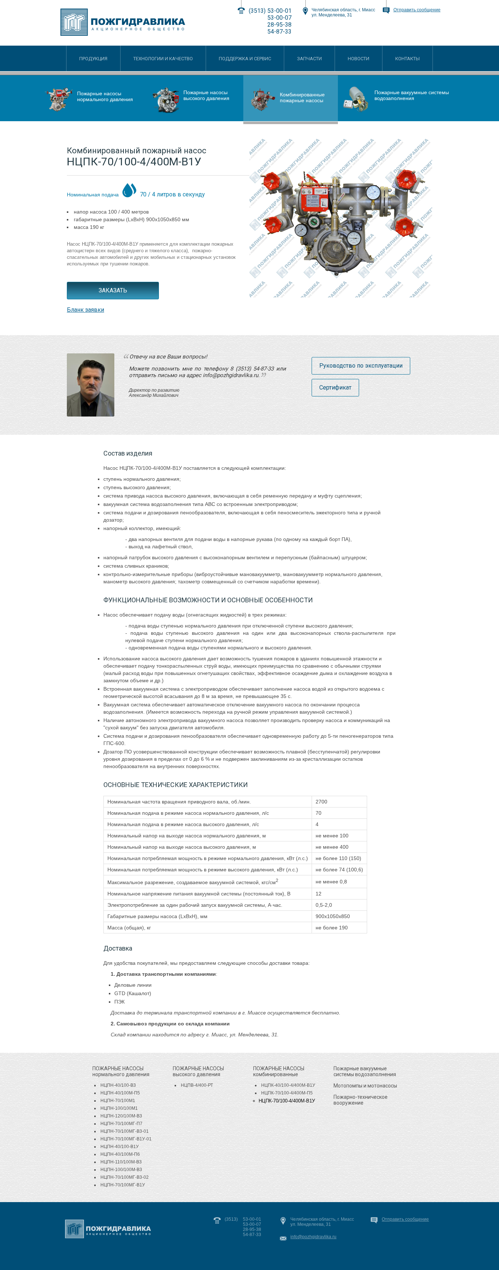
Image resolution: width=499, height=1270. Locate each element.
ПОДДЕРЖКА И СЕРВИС (245, 58)
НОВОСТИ (358, 58)
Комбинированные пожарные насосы (302, 97)
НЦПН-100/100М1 (119, 1108)
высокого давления (198, 1071)
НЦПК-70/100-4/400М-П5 (287, 1093)
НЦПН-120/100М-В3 (121, 1116)
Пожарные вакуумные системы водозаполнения (411, 95)
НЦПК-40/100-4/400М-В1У (288, 1085)
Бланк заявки (85, 309)
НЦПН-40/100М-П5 (120, 1093)
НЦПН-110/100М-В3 (121, 1162)
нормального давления (120, 1071)
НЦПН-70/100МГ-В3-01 (124, 1131)
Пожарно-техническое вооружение (361, 1100)
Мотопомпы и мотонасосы (365, 1086)
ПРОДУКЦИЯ (93, 58)
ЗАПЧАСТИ (309, 58)
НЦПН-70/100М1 (117, 1100)
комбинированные (278, 1071)
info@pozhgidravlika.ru (313, 1236)
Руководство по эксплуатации (361, 365)
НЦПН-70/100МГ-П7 (121, 1123)
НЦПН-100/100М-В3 (121, 1169)
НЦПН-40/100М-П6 (120, 1154)
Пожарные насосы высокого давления (206, 95)
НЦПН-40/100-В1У (119, 1146)
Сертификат (335, 387)
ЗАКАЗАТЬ (113, 290)
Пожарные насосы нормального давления (105, 96)
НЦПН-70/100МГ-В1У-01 (126, 1139)
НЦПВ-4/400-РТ (197, 1085)
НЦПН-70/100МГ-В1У (122, 1184)
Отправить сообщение (417, 9)
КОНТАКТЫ (407, 58)
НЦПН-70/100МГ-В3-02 (124, 1177)
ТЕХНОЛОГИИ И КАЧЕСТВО (163, 58)
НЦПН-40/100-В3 (118, 1085)
